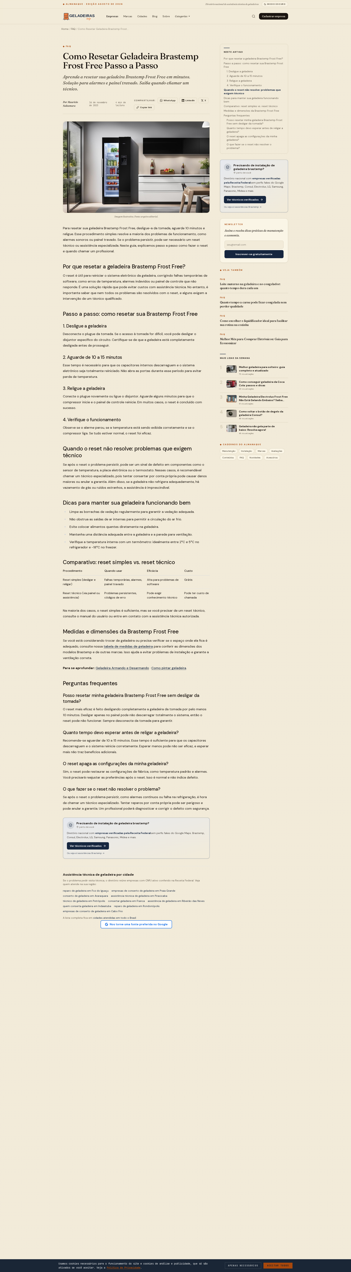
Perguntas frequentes (237, 115)
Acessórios (272, 457)
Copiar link (146, 107)
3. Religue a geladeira (239, 80)
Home (65, 29)
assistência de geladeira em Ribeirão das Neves (176, 901)
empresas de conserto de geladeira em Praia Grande (143, 890)
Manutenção (228, 451)
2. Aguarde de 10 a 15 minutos (245, 76)
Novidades (255, 457)
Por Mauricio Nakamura (70, 103)
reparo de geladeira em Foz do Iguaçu (86, 890)
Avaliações (276, 451)
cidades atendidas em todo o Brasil (114, 917)
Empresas (112, 16)
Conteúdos (228, 457)
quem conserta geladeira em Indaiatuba (87, 906)
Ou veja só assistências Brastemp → (85, 853)
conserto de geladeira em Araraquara (85, 895)
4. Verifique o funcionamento (244, 85)
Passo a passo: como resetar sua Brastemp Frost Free (253, 65)
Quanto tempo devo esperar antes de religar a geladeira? (255, 129)
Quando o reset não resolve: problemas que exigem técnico (252, 91)
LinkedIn (190, 100)
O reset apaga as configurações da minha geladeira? (252, 138)
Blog (154, 16)
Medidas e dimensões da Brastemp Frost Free (251, 110)
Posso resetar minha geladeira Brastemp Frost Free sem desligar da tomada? (254, 121)
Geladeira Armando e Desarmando (122, 668)
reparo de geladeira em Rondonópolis (137, 906)
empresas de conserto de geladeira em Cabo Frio (93, 911)
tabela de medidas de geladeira (128, 646)
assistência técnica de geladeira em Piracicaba (139, 895)
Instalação (246, 451)
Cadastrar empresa (273, 16)
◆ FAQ (67, 46)
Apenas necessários (243, 1265)
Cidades (142, 16)
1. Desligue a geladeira (240, 71)
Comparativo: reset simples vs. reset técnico (251, 106)
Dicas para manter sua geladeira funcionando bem (251, 99)
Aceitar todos (278, 1265)
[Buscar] (254, 16)
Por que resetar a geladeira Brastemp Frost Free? (253, 58)
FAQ (73, 29)
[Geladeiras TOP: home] (80, 16)
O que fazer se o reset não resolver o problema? (249, 146)
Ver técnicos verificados (86, 846)
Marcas (127, 16)
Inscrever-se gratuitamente (253, 254)
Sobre (166, 16)
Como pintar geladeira (168, 668)
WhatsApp (170, 100)
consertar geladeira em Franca (126, 901)
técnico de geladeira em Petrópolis (84, 901)
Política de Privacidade (123, 1267)
